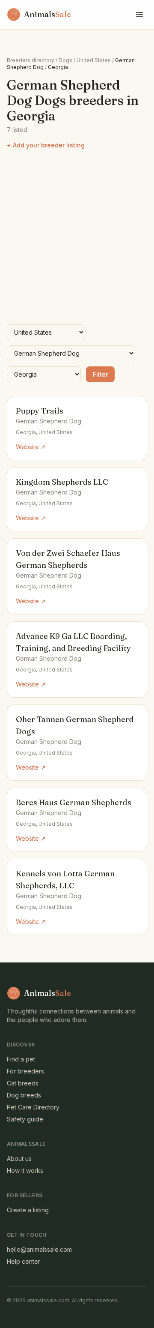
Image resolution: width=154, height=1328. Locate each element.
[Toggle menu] (139, 14)
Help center (23, 1261)
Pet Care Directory (33, 1107)
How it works (25, 1170)
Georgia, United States (44, 432)
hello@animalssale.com (39, 1249)
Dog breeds (24, 1095)
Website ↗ (31, 446)
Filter (100, 374)
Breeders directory (30, 60)
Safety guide (25, 1119)
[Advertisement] (77, 237)
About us (19, 1158)
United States (94, 60)
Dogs (65, 60)
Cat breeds (22, 1083)
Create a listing (28, 1210)
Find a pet (21, 1059)
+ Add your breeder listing (46, 145)
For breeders (25, 1071)
